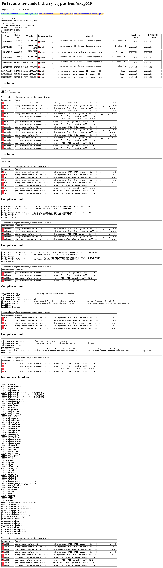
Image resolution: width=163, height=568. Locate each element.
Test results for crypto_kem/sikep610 (88, 14)
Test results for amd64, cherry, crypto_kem (56, 14)
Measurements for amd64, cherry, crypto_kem (19, 14)
